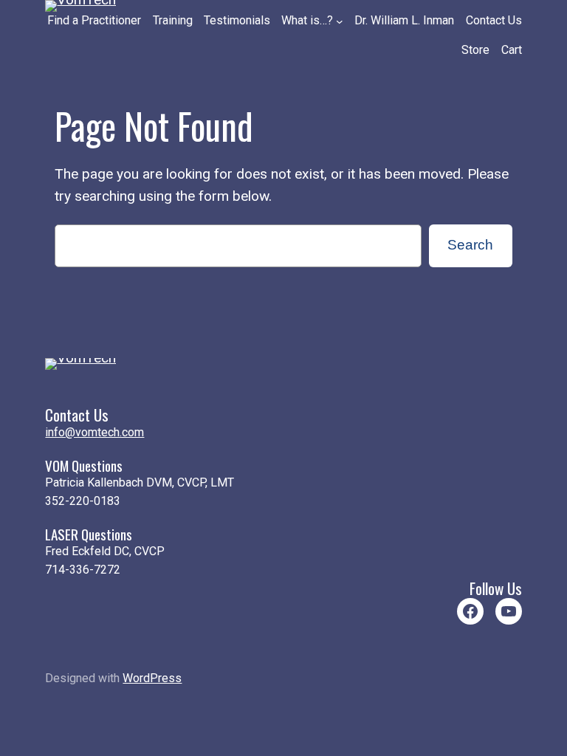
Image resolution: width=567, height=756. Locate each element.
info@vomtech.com (94, 432)
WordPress (152, 678)
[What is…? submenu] (339, 21)
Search (470, 244)
